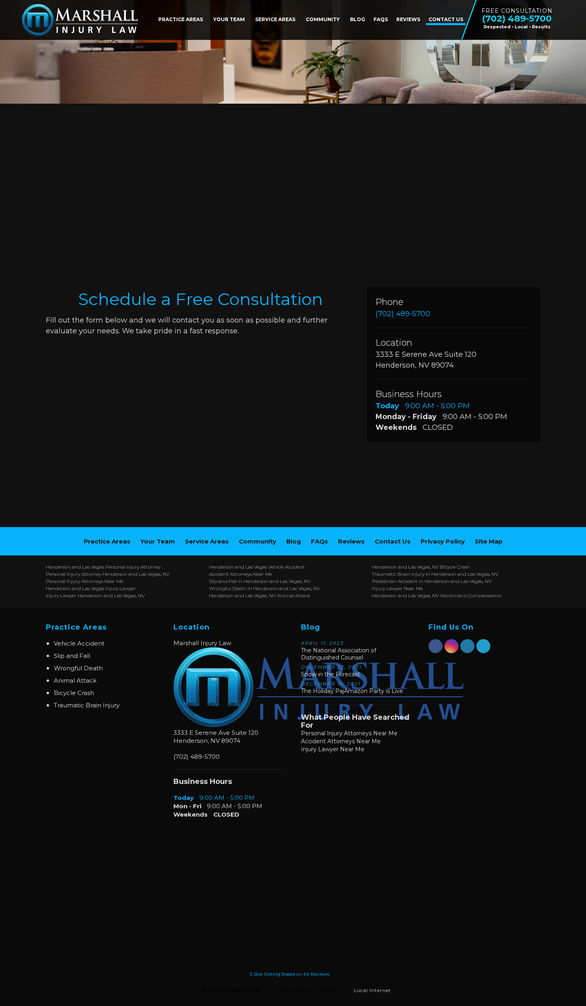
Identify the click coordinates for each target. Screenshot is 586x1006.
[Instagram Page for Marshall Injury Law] (451, 650)
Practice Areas (180, 19)
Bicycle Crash (74, 693)
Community (323, 19)
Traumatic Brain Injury (87, 705)
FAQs (381, 19)
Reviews (408, 19)
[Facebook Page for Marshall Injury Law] (435, 650)
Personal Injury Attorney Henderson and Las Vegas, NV (107, 574)
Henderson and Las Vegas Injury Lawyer (91, 588)
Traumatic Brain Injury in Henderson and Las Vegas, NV (435, 574)
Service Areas (275, 19)
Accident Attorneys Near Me (240, 574)
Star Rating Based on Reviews (289, 974)
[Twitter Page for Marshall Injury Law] (483, 650)
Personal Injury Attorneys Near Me (84, 581)
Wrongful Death (78, 668)
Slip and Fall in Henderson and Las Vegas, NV (260, 581)
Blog (357, 19)
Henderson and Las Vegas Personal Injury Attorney (103, 567)
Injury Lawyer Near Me (397, 588)
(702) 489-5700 (403, 313)
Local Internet (372, 990)
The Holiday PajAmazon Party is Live (352, 688)
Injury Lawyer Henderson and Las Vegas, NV (95, 595)
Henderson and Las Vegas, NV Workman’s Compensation (436, 595)
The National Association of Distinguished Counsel (338, 650)
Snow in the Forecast (331, 671)
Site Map (489, 541)
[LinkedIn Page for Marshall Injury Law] (467, 650)
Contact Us (446, 19)
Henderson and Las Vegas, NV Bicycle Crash (421, 567)
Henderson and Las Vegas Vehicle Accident (257, 567)
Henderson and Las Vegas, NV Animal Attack (259, 595)
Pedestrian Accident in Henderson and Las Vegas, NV (432, 581)
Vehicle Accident (79, 643)
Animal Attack (75, 680)
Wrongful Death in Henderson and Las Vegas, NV (264, 588)
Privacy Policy (443, 541)
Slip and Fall (72, 656)
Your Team (229, 19)
